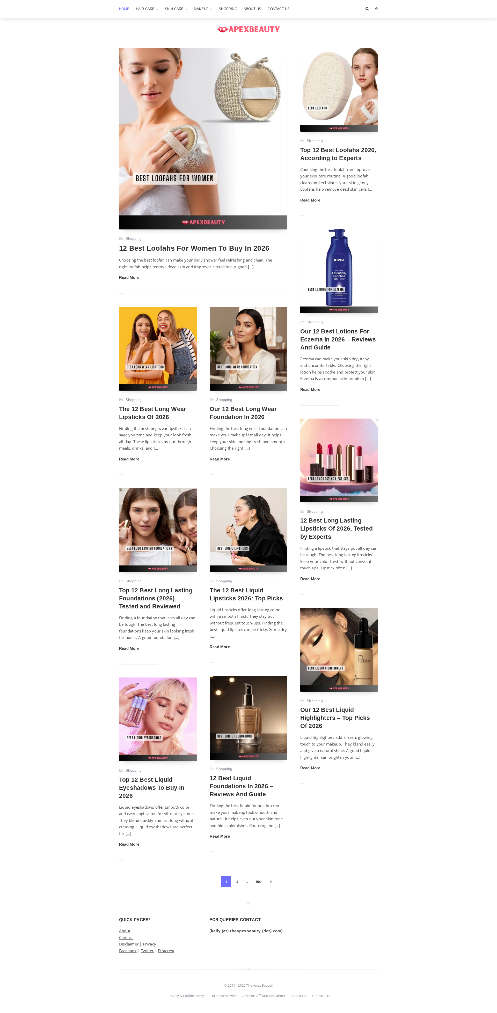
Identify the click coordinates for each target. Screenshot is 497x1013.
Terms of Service (223, 995)
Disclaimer (128, 944)
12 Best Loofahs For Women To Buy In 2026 (194, 248)
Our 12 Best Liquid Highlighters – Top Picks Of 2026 (335, 717)
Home (124, 9)
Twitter (147, 950)
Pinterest (166, 950)
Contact (126, 937)
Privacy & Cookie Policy (185, 995)
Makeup (201, 9)
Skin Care (174, 9)
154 (258, 881)
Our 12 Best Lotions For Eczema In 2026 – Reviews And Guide (338, 339)
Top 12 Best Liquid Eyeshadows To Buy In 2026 (151, 787)
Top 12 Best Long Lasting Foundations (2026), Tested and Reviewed (156, 598)
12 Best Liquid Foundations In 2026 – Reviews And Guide (241, 786)
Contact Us (279, 9)
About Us (252, 9)
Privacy (149, 944)
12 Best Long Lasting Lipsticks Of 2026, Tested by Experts (336, 528)
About (124, 930)
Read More (129, 277)
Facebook (128, 950)
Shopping (228, 9)
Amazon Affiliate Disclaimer (263, 995)
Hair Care (145, 9)
